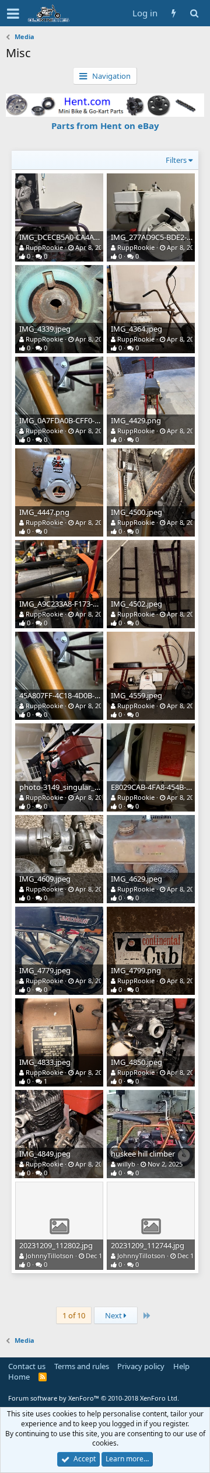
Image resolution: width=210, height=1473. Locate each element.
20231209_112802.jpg (56, 1245)
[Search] (194, 13)
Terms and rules (81, 1366)
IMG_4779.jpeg (45, 970)
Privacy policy (140, 1366)
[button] (13, 13)
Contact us (27, 1366)
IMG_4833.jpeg (45, 1062)
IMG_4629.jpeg (136, 878)
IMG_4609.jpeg (45, 878)
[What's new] (173, 13)
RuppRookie (44, 247)
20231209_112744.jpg (147, 1245)
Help (181, 1366)
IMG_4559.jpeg (136, 695)
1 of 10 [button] (73, 1315)
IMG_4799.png (136, 970)
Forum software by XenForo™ (93, 1398)
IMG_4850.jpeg (136, 1062)
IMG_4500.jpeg (136, 512)
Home (19, 1376)
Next (114, 1315)
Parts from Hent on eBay (105, 125)
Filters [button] (176, 160)
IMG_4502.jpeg (136, 603)
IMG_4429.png (136, 420)
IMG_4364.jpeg (136, 328)
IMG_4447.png (44, 512)
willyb (126, 1163)
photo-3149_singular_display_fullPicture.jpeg (96, 787)
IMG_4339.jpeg (45, 328)
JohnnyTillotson (50, 1255)
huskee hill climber (143, 1153)
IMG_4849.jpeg (45, 1153)
